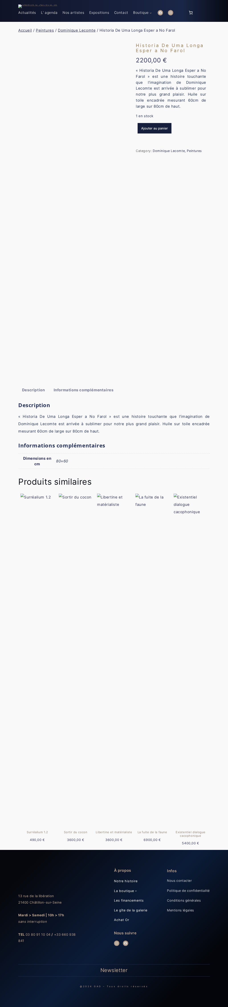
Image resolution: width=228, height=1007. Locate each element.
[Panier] (190, 12)
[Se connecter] (180, 13)
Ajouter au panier (154, 128)
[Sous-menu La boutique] (136, 891)
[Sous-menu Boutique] (151, 13)
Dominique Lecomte (77, 30)
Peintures (45, 30)
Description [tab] (33, 390)
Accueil (25, 30)
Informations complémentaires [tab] (84, 390)
